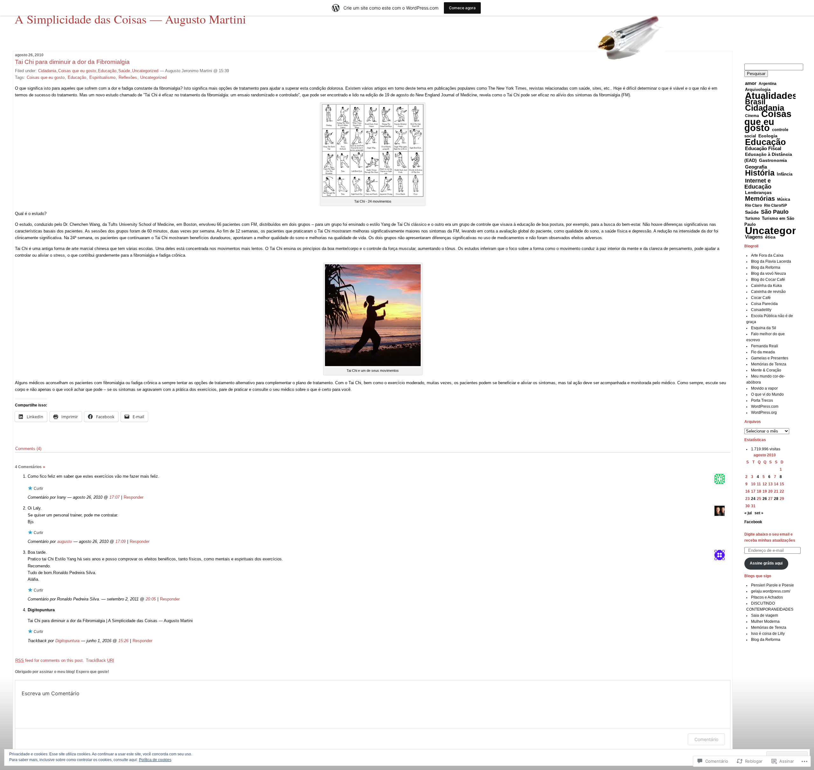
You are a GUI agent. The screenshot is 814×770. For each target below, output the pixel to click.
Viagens (754, 236)
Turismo (752, 218)
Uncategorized (145, 70)
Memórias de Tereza (768, 364)
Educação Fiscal (763, 148)
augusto (64, 541)
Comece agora (462, 7)
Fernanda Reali (764, 346)
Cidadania (47, 70)
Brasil (755, 102)
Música (783, 199)
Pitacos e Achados (767, 597)
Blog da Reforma (765, 267)
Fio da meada (763, 352)
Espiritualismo (102, 77)
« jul (748, 513)
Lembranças (758, 192)
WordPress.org (764, 412)
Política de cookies (155, 760)
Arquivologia (757, 89)
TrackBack (100, 660)
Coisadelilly (761, 310)
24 (753, 499)
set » (759, 513)
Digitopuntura (67, 640)
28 (776, 499)
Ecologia (767, 135)
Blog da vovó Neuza (768, 273)
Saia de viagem (764, 615)
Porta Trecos (762, 400)
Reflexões (128, 77)
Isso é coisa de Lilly (768, 633)
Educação (107, 70)
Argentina (767, 84)
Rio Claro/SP (775, 205)
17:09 (120, 541)
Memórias (760, 198)
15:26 (123, 640)
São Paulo (775, 211)
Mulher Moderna (765, 621)
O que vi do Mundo (767, 394)
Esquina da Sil (763, 328)
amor (750, 83)
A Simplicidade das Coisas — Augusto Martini (130, 18)
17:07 (114, 497)
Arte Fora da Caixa (767, 255)
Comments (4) (28, 448)
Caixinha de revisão (768, 292)
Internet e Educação (757, 183)
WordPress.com (764, 406)
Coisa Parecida (764, 304)
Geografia (756, 167)
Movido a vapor (764, 388)
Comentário (706, 739)
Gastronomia (773, 160)
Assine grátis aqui (766, 563)
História (760, 173)
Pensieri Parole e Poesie (772, 585)
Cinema (752, 116)
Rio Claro (753, 205)
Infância (784, 174)
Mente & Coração (766, 370)
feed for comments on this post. (49, 660)
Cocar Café (761, 298)
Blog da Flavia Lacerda (771, 261)
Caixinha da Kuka (766, 286)
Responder (133, 497)
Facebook (753, 522)
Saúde (124, 70)
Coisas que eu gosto (77, 70)
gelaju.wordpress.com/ (770, 591)
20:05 (151, 599)
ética (770, 236)
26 (764, 499)
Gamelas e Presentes (769, 358)
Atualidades (771, 96)
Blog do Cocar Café (768, 279)
